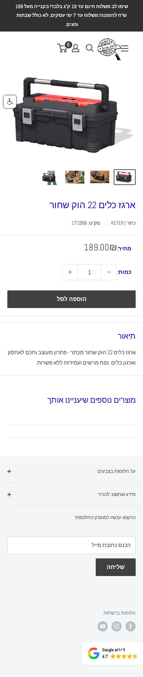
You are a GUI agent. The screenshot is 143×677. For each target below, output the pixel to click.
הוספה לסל (72, 299)
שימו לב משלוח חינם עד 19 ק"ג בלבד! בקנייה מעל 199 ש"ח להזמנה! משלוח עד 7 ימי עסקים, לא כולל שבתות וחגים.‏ (71, 15)
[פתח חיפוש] (90, 48)
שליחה (116, 567)
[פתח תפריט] (124, 48)
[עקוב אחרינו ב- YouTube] (103, 626)
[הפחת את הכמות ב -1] (109, 272)
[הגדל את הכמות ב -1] (70, 272)
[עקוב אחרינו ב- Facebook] (130, 626)
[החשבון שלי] (75, 48)
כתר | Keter (123, 223)
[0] (62, 48)
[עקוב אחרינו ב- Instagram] (116, 626)
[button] (10, 101)
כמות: (124, 271)
